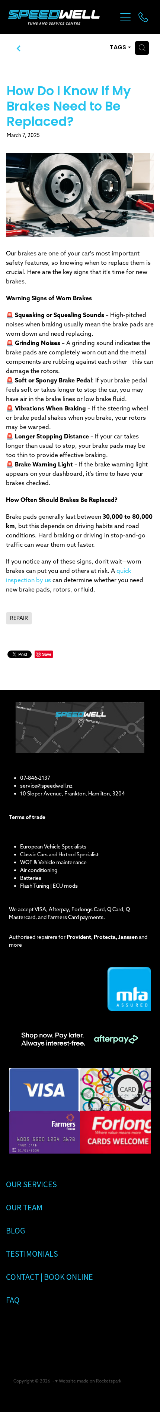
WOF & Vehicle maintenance (53, 862)
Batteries (30, 878)
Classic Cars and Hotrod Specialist (59, 854)
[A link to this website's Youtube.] (60, 1328)
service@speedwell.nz (46, 785)
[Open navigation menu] (125, 17)
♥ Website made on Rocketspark (88, 1381)
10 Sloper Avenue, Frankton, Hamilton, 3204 (72, 793)
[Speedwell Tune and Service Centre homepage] (62, 17)
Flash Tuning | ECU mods (49, 885)
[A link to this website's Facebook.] (19, 1328)
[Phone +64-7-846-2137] (143, 17)
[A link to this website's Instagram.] (40, 1328)
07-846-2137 (35, 778)
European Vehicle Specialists (53, 846)
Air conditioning (38, 870)
